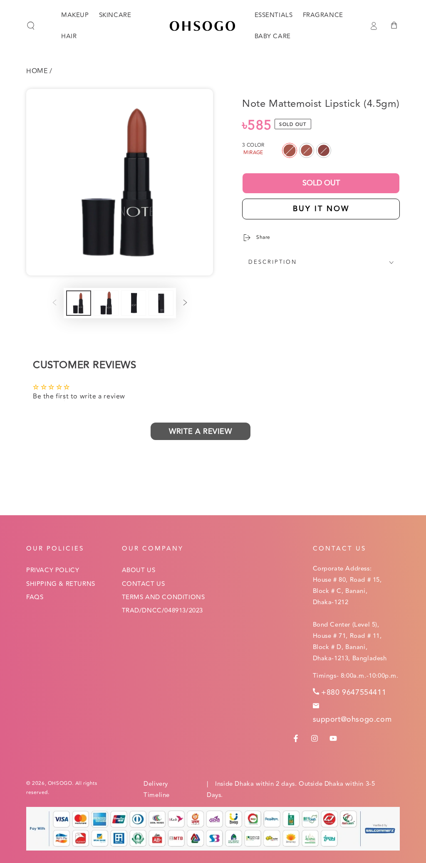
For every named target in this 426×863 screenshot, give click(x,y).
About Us (139, 570)
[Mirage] (289, 150)
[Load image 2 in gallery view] (106, 303)
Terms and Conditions (163, 597)
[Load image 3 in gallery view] (133, 303)
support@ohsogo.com (352, 719)
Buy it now (321, 208)
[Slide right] (185, 303)
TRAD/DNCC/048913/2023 (162, 610)
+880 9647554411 (353, 692)
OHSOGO (60, 783)
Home (36, 71)
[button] (31, 26)
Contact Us (143, 584)
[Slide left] (54, 303)
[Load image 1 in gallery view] (78, 303)
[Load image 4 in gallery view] (161, 303)
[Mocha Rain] (323, 150)
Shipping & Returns (60, 584)
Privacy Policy (52, 570)
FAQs (34, 597)
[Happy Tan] (306, 150)
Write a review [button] (200, 431)
